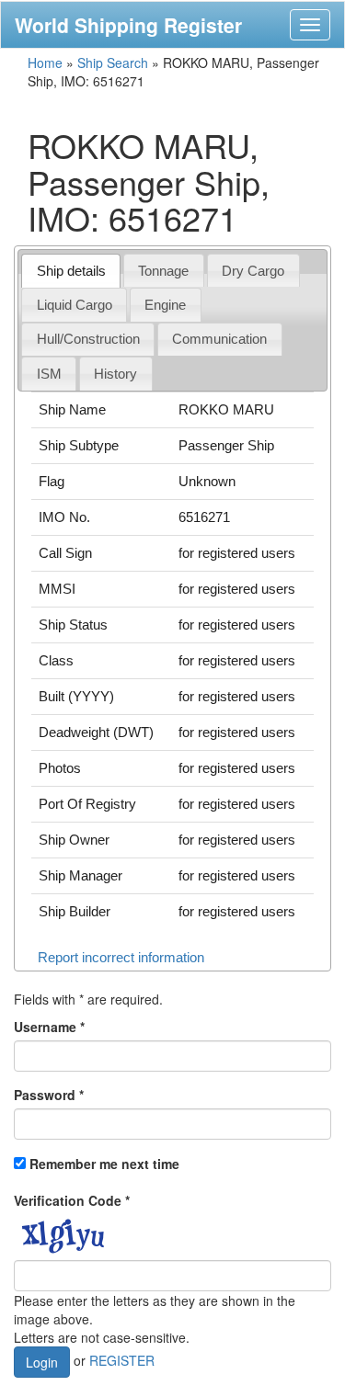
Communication (219, 338)
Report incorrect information (121, 957)
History (115, 373)
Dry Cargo (253, 270)
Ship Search (112, 62)
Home (45, 62)
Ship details (71, 270)
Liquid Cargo (74, 304)
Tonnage (163, 270)
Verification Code (72, 1200)
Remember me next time (104, 1163)
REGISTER (122, 1359)
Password (49, 1094)
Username (49, 1026)
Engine (165, 304)
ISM (49, 373)
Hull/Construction (88, 338)
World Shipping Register (128, 25)
